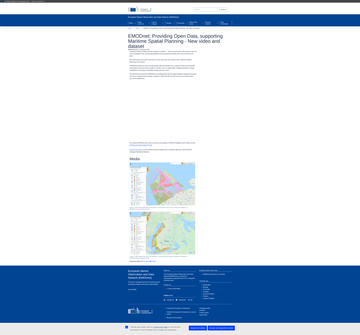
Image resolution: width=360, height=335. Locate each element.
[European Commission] (141, 9)
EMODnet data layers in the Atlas (214, 274)
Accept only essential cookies (221, 328)
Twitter (153, 261)
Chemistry (206, 289)
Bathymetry (207, 285)
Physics (205, 296)
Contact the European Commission (178, 308)
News (137, 28)
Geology (206, 291)
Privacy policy (204, 312)
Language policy (204, 308)
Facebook (145, 261)
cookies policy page (160, 327)
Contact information (173, 288)
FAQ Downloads (224, 23)
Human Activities (208, 294)
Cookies (202, 310)
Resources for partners (174, 317)
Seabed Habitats (208, 298)
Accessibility (132, 289)
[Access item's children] (135, 23)
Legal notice (203, 315)
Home (130, 28)
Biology (205, 287)
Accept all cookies (198, 328)
